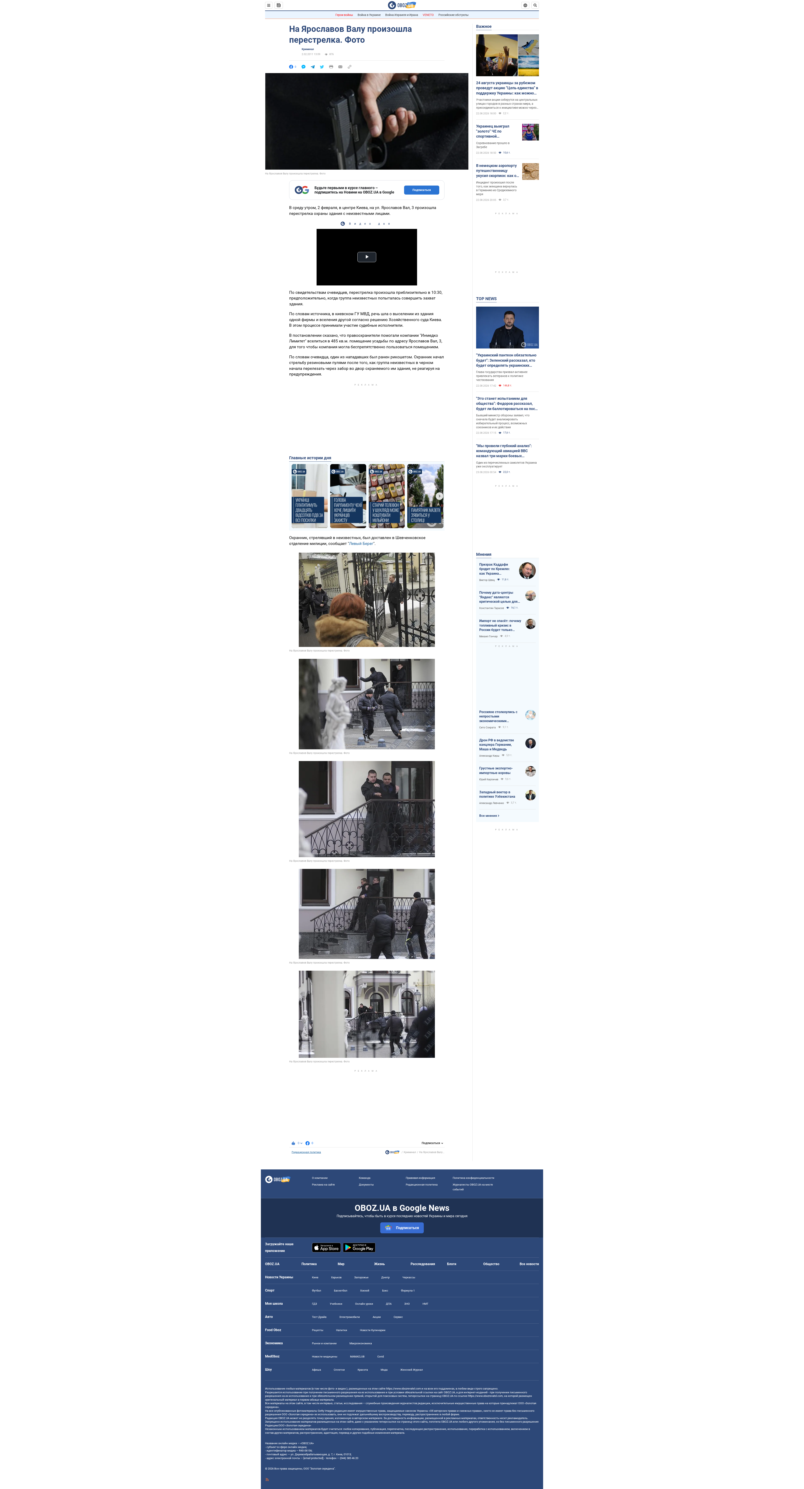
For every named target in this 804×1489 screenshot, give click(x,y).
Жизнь (379, 1264)
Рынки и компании (324, 1343)
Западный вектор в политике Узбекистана (497, 794)
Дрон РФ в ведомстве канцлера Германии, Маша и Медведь (496, 744)
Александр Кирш (489, 755)
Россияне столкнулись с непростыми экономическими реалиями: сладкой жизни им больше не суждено (500, 716)
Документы (366, 1184)
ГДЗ (314, 1303)
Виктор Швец (487, 580)
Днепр (385, 1277)
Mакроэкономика (360, 1343)
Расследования (423, 1264)
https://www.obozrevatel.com (403, 1388)
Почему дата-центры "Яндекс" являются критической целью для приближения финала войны (498, 597)
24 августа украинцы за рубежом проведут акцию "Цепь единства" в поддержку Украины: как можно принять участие (507, 88)
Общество (491, 1264)
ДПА (389, 1303)
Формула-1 (408, 1290)
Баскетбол (340, 1290)
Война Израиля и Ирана (401, 15)
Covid (380, 1356)
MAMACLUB (357, 1356)
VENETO (428, 15)
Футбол (316, 1290)
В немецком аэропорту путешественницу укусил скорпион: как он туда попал (497, 170)
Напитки (341, 1330)
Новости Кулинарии (372, 1330)
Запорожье (361, 1277)
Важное (484, 26)
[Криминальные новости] (392, 1153)
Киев (315, 1277)
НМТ (425, 1303)
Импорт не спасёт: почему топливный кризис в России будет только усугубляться (500, 625)
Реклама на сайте (323, 1184)
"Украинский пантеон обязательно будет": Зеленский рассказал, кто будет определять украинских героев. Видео (506, 360)
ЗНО (407, 1303)
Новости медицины (324, 1356)
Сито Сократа (487, 727)
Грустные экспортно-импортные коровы (496, 770)
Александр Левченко (491, 803)
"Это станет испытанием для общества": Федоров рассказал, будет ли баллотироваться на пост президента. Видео (506, 403)
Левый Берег (361, 543)
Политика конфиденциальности (473, 1177)
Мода (384, 1369)
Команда (364, 1177)
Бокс (385, 1290)
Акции (377, 1317)
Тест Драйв (319, 1317)
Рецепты (317, 1330)
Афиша (316, 1369)
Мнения (483, 554)
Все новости (529, 1264)
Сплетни (339, 1369)
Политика (309, 1264)
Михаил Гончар (488, 636)
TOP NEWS (486, 298)
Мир (341, 1264)
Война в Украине (369, 15)
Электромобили (349, 1317)
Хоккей (364, 1290)
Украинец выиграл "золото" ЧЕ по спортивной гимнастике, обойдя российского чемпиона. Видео (496, 131)
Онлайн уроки (364, 1303)
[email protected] (313, 1458)
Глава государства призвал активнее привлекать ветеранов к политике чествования (501, 376)
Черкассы (408, 1277)
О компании (320, 1177)
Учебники (336, 1303)
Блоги (451, 1264)
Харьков (336, 1277)
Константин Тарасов (491, 608)
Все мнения (488, 816)
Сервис (398, 1317)
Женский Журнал (411, 1369)
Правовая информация (420, 1177)
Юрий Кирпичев (488, 779)
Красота (363, 1369)
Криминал (308, 49)
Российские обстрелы (453, 15)
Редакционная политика (306, 1152)
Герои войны (344, 15)
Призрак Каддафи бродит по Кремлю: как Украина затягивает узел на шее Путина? (494, 569)
